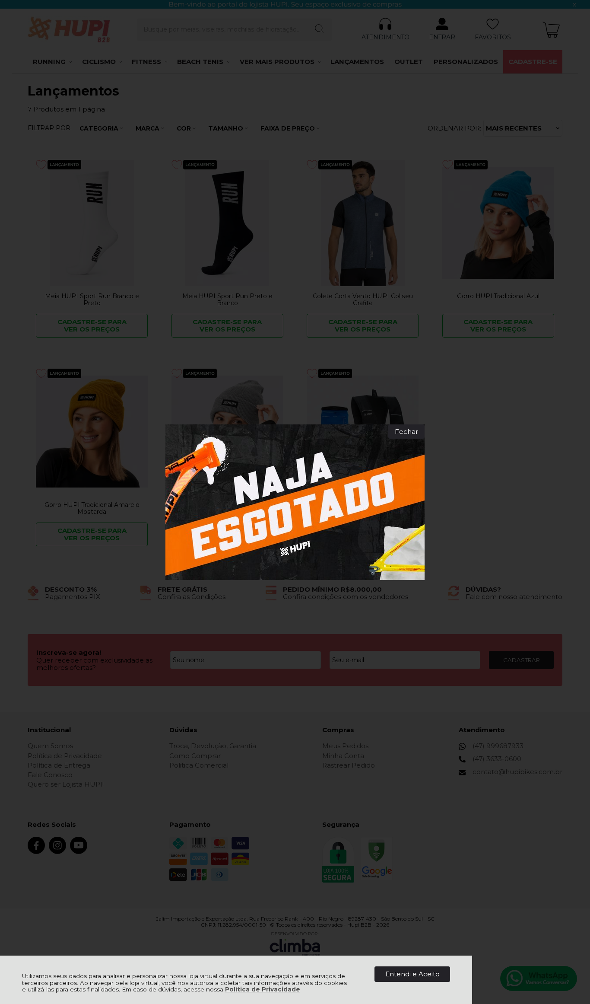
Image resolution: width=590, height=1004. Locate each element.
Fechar (406, 431)
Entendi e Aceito (412, 974)
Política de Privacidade (262, 989)
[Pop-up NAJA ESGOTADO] (295, 502)
